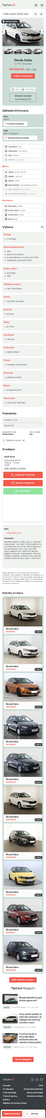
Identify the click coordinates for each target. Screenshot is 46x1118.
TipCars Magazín (23, 1059)
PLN (34, 69)
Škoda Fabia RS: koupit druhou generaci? (30, 999)
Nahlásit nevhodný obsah (14, 1103)
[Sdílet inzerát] (35, 14)
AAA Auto (9, 456)
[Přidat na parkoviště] (41, 14)
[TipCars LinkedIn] (36, 1079)
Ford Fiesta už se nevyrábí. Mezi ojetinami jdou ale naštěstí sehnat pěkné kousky (30, 1038)
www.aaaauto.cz (13, 533)
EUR (28, 69)
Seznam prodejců (35, 1096)
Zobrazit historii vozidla (18, 138)
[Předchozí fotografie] (3, 32)
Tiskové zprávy (10, 1096)
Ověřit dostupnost (22, 76)
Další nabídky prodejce (15, 468)
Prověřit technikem (15, 124)
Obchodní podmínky (33, 1089)
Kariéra (6, 1100)
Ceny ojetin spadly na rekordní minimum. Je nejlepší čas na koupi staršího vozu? (30, 1018)
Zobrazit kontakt (23, 97)
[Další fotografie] (43, 32)
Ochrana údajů (9, 1092)
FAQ (41, 1085)
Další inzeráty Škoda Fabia (16, 14)
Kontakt (7, 1085)
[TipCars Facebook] (32, 1079)
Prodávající (8, 1089)
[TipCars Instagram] (41, 1079)
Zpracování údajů (35, 1092)
